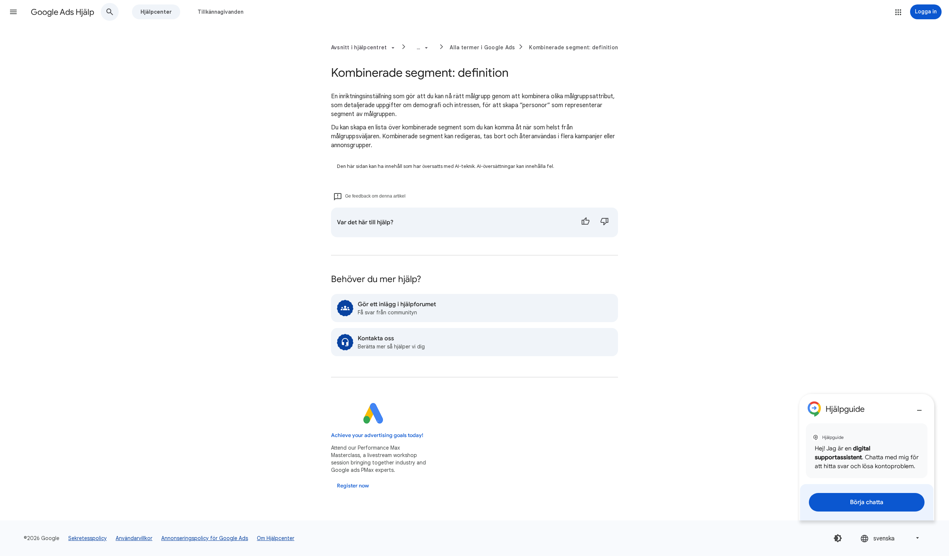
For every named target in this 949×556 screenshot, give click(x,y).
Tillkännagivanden (221, 12)
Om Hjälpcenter (275, 538)
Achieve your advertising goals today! (377, 435)
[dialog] (866, 457)
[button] (13, 12)
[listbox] (890, 538)
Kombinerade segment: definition (573, 47)
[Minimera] (919, 407)
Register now (353, 486)
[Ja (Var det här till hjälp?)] (585, 222)
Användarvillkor (134, 538)
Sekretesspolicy (87, 538)
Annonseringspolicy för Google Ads (204, 538)
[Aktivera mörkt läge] (838, 538)
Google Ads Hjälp (62, 12)
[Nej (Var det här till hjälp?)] (604, 222)
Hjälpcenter (156, 12)
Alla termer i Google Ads (482, 47)
